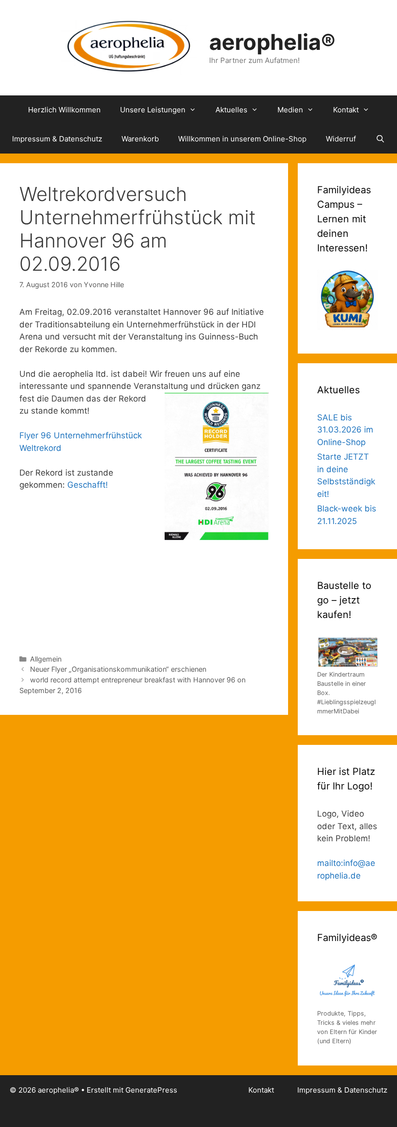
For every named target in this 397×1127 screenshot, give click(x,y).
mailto (329, 863)
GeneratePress (151, 1090)
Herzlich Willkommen (64, 109)
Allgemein (45, 659)
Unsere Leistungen (152, 109)
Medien (290, 109)
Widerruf (341, 138)
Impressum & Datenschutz (57, 138)
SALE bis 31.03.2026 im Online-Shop (345, 430)
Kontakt (346, 109)
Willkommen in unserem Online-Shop (242, 138)
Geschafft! (87, 485)
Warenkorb (140, 138)
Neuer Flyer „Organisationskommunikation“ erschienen (118, 669)
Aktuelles (231, 109)
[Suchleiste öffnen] (380, 139)
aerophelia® (272, 42)
